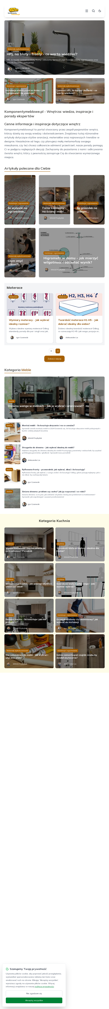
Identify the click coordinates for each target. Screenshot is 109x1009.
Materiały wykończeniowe (18, 49)
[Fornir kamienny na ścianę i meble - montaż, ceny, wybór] (54, 200)
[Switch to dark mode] (99, 10)
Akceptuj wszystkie (34, 1000)
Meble (11, 401)
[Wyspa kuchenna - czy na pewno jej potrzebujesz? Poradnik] (29, 544)
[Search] (93, 10)
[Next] (57, 351)
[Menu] (87, 11)
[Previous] (51, 351)
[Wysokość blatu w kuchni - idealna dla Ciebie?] (80, 544)
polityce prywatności (44, 986)
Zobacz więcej (54, 358)
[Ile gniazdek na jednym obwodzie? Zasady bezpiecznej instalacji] (89, 200)
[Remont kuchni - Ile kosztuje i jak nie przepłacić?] (29, 616)
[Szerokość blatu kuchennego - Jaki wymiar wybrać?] (80, 580)
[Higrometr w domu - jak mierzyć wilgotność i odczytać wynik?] (72, 252)
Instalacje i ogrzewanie (16, 86)
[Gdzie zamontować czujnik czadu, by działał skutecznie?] (80, 651)
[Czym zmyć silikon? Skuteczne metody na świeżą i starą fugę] (20, 252)
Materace (13, 297)
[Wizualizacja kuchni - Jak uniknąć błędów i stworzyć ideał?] (29, 580)
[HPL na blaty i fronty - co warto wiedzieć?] (54, 47)
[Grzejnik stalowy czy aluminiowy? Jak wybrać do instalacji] (80, 616)
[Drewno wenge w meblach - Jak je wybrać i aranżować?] (54, 398)
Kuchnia (10, 544)
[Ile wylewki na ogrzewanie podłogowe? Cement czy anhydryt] (20, 200)
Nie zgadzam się (34, 993)
